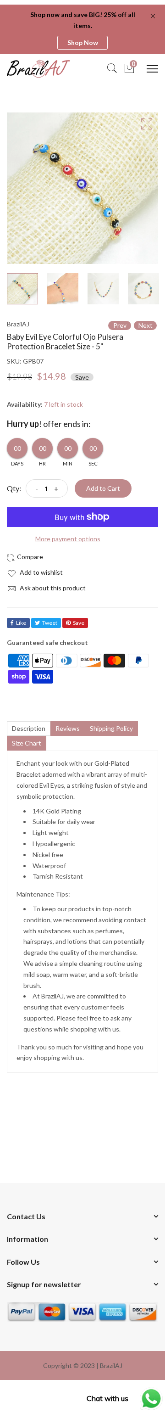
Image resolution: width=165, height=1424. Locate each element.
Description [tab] (28, 728)
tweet (49, 622)
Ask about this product (52, 588)
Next (145, 325)
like (21, 622)
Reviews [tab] (67, 728)
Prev (119, 325)
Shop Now (82, 42)
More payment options (67, 539)
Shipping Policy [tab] (111, 728)
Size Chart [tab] (26, 743)
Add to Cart (103, 488)
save (78, 622)
